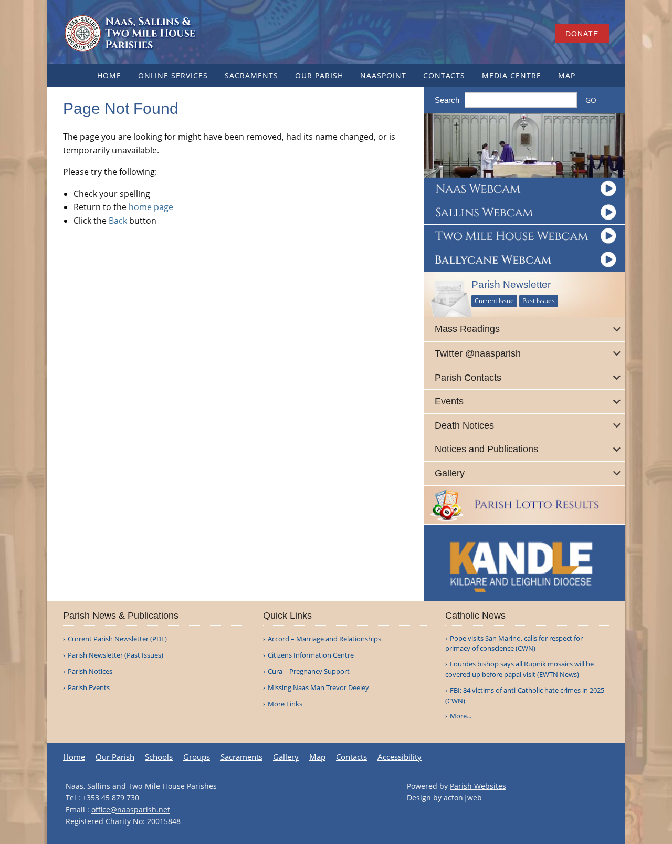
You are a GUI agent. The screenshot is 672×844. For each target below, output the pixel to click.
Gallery (286, 757)
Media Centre (511, 75)
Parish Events (89, 687)
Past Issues (538, 300)
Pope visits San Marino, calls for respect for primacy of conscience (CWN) (514, 643)
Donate (581, 33)
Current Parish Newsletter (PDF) (117, 638)
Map (566, 75)
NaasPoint (383, 75)
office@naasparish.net (130, 810)
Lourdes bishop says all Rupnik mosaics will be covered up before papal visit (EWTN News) (519, 669)
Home (109, 75)
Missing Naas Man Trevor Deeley (318, 687)
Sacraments (251, 75)
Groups (196, 757)
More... (460, 716)
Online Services (173, 75)
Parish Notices (90, 671)
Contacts (444, 75)
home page (151, 207)
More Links (285, 704)
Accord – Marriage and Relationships (324, 638)
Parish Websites (478, 786)
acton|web (463, 798)
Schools (159, 757)
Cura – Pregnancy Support (309, 671)
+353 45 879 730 (110, 798)
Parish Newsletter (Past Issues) (115, 655)
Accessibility (399, 757)
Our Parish (319, 75)
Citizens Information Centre (311, 655)
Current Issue (494, 300)
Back (118, 220)
